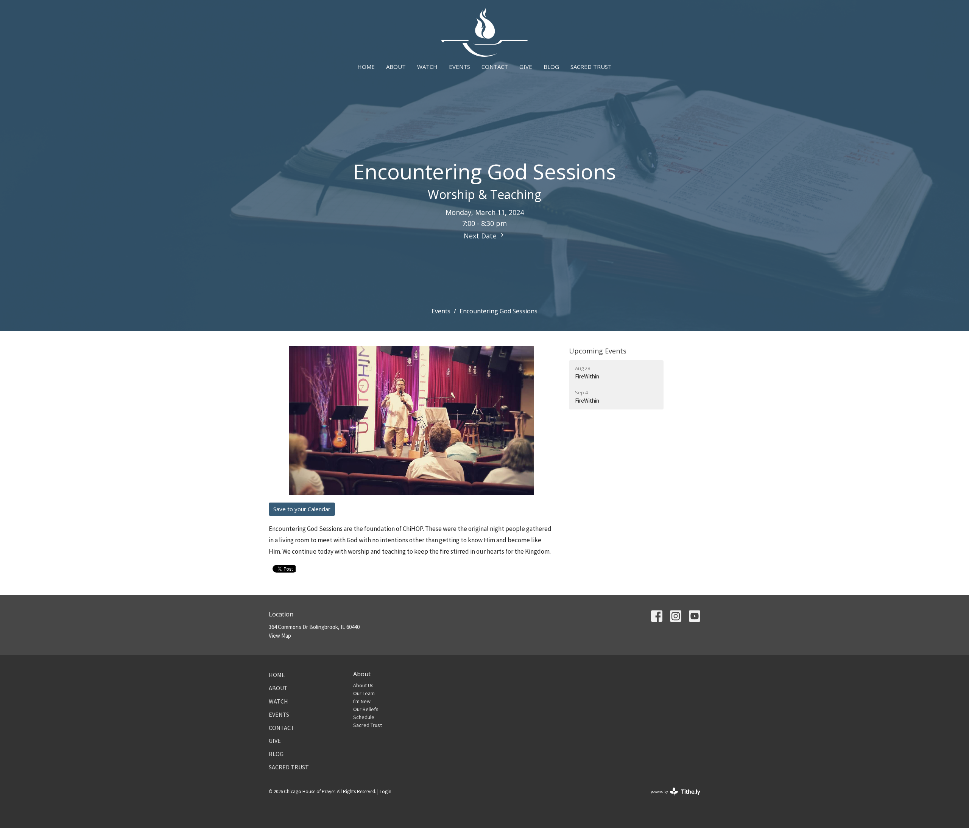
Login (385, 791)
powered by (671, 798)
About (396, 66)
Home (366, 66)
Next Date (481, 235)
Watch (427, 66)
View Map (280, 635)
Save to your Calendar (301, 509)
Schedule (363, 717)
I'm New (362, 701)
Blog (551, 66)
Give (525, 66)
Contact (494, 66)
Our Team (364, 693)
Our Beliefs (366, 709)
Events (459, 66)
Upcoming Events (597, 350)
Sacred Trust (591, 66)
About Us (363, 685)
